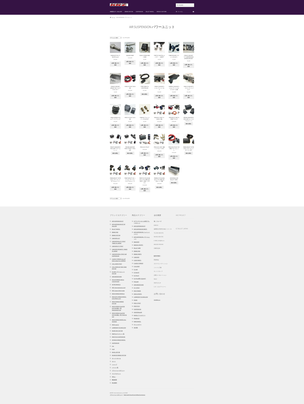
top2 (113, 349)
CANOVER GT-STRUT (117, 246)
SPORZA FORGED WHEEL (118, 340)
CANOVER (136, 257)
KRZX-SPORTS (138, 294)
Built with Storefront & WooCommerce (134, 395)
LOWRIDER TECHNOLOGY (119, 328)
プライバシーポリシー (118, 370)
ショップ (114, 364)
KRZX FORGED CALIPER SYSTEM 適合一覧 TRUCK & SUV (119, 315)
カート (114, 361)
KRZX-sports (115, 325)
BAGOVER (136, 242)
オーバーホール (116, 358)
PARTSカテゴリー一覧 (118, 334)
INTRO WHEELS (116, 284)
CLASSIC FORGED (138, 263)
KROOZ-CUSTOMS (161, 11)
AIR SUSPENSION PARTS (140, 229)
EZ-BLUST (136, 272)
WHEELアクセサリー (139, 315)
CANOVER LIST (116, 238)
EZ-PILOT (136, 275)
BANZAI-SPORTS (138, 245)
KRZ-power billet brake (118, 290)
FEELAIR (136, 282)
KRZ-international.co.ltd (118, 287)
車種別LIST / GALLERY (116, 11)
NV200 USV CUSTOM (117, 331)
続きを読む (144, 94)
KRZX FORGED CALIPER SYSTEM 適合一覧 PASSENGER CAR (118, 308)
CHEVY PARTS (137, 260)
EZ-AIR (136, 269)
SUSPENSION (139, 11)
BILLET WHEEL (150, 11)
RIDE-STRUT (137, 303)
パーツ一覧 (115, 367)
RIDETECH (137, 306)
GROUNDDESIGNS (117, 276)
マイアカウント (116, 373)
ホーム (113, 17)
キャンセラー (137, 324)
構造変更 (114, 380)
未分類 (136, 327)
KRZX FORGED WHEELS (118, 294)
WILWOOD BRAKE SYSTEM (119, 355)
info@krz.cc (157, 300)
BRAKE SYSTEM (129, 11)
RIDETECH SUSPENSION (118, 337)
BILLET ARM (137, 248)
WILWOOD (136, 318)
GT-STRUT (137, 288)
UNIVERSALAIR (138, 312)
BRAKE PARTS (137, 254)
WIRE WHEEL (137, 321)
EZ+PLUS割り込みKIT (140, 278)
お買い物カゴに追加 (115, 64)
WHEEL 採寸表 (116, 352)
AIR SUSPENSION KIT (118, 221)
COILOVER (136, 266)
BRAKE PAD (115, 232)
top (113, 346)
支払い (114, 377)
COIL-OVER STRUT (117, 264)
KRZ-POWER (137, 291)
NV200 (135, 300)
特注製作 (114, 383)
